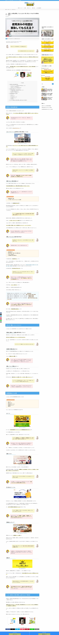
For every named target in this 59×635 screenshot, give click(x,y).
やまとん (47, 42)
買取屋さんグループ (13, 97)
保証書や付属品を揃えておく (15, 91)
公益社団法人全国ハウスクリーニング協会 (47, 109)
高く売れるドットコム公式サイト (23, 498)
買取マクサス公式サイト (23, 464)
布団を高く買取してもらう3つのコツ (15, 88)
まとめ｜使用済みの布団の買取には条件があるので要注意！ (18, 100)
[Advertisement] (47, 19)
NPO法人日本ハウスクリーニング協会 (47, 107)
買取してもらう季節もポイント (15, 92)
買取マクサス (13, 95)
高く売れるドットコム (14, 96)
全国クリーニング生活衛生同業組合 (46, 105)
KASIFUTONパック (47, 50)
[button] (7, 629)
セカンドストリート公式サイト (23, 143)
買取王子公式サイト (23, 568)
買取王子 (12, 98)
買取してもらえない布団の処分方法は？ (16, 87)
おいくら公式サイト (23, 427)
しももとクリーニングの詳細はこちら (47, 71)
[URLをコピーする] (37, 629)
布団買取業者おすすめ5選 (13, 93)
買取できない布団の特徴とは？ (15, 86)
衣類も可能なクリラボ (47, 78)
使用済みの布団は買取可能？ (14, 84)
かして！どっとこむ (47, 46)
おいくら (12, 94)
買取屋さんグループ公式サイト (23, 533)
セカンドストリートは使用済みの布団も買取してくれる (18, 85)
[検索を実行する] (53, 84)
